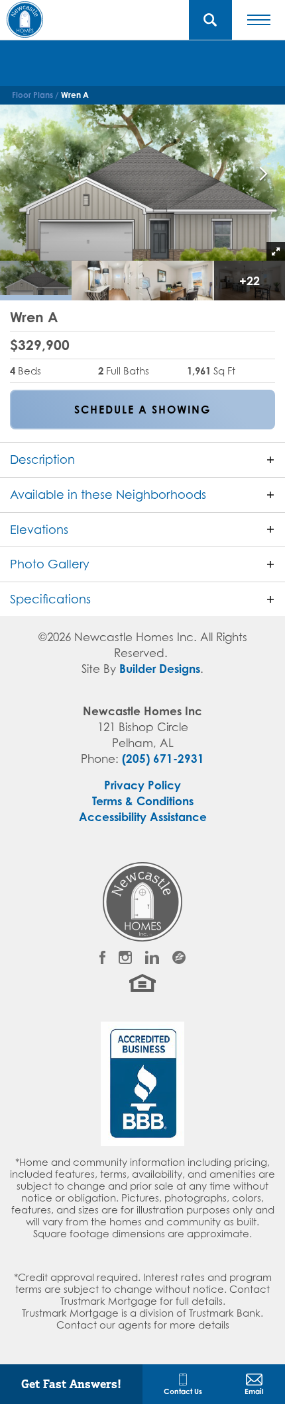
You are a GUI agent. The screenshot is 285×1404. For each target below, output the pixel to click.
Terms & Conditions (143, 801)
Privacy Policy (142, 785)
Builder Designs (159, 669)
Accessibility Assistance (143, 817)
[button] (210, 20)
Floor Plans (32, 95)
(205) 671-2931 (163, 759)
